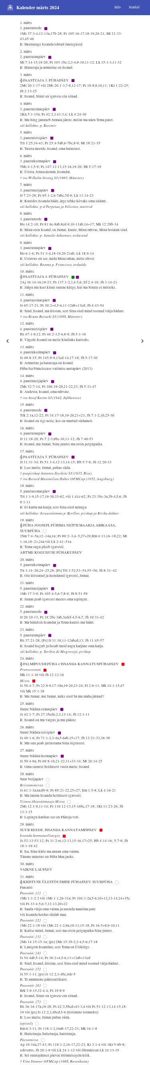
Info (117, 7)
